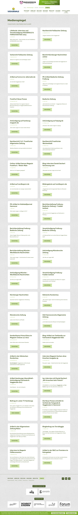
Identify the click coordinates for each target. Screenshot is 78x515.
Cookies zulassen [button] (71, 513)
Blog (25, 7)
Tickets (47, 7)
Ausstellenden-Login (66, 11)
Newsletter (41, 7)
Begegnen (45, 11)
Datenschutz (31, 480)
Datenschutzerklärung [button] (44, 513)
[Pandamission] (39, 4)
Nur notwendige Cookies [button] (58, 513)
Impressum (25, 480)
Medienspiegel (30, 7)
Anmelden (33, 11)
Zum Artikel (15, 45)
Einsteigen (26, 11)
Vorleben (57, 11)
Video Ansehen (15, 413)
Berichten (51, 11)
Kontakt (36, 7)
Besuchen (39, 11)
